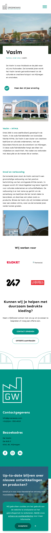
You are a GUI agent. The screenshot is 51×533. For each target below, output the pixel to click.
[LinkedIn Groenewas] (20, 453)
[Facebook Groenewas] (5, 453)
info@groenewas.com (12, 418)
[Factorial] (38, 262)
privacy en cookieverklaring (20, 516)
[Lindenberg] (38, 282)
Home (8, 58)
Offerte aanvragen (25, 341)
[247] (13, 282)
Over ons (16, 58)
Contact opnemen (25, 331)
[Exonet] (13, 262)
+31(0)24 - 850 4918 (12, 421)
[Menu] (45, 7)
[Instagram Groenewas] (12, 453)
